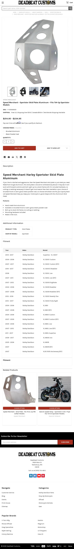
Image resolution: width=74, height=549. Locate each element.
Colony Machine (7, 534)
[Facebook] (4, 157)
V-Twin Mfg (6, 520)
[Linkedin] (21, 157)
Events (4, 499)
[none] (37, 52)
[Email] (9, 157)
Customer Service (8, 493)
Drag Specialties (7, 527)
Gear (40, 506)
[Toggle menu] (2, 2)
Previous (4, 399)
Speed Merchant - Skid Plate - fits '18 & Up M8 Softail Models (19, 413)
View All (40, 534)
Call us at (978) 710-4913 (37, 470)
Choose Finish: (12, 128)
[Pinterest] (25, 157)
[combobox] (37, 8)
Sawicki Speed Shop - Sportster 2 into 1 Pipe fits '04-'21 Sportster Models (54, 413)
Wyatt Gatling (6, 531)
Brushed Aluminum (13, 131)
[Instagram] (31, 475)
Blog (3, 496)
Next (70, 399)
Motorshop (41, 527)
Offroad (41, 499)
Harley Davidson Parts (46, 493)
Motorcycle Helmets (46, 503)
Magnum (41, 524)
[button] (53, 148)
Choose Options (19, 408)
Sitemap (5, 506)
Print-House (6, 503)
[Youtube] (39, 475)
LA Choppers (42, 531)
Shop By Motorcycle (45, 496)
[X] (17, 157)
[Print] (13, 157)
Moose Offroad (7, 524)
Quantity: (7, 137)
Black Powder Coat (12, 134)
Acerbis (40, 520)
